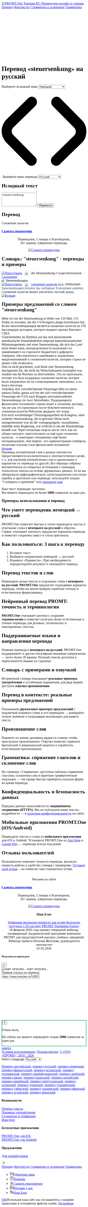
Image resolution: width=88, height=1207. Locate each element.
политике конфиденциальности (49, 813)
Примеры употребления (18, 1112)
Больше (7, 448)
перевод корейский (15, 1081)
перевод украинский (44, 1088)
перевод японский (42, 1092)
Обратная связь (24, 1174)
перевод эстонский (15, 1092)
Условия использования (18, 1051)
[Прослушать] (12, 273)
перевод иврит (12, 1077)
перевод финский (72, 1088)
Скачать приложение (28, 1183)
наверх (6, 1048)
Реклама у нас (23, 1188)
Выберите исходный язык (20, 86)
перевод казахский (37, 1077)
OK (4, 1199)
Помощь (19, 1179)
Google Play (10, 844)
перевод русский (44, 1066)
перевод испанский (47, 1070)
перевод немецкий (71, 1066)
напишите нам (52, 482)
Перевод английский (16, 1066)
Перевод (8, 7)
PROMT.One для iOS (16, 1136)
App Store (74, 840)
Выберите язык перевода (20, 176)
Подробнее (66, 1203)
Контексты (21, 7)
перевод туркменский (59, 1085)
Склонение (9, 277)
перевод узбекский (15, 1088)
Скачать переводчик (17, 231)
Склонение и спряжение (19, 1116)
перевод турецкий (30, 1085)
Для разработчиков (15, 1156)
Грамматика (73, 7)
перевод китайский (64, 1077)
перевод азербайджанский (39, 1074)
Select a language (13, 1059)
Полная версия (47, 1051)
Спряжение (47, 7)
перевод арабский (71, 1074)
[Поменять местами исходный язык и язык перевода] (44, 173)
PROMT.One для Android (19, 1139)
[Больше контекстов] (8, 295)
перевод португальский (46, 1081)
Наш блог (8, 1120)
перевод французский (17, 1070)
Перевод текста (12, 1108)
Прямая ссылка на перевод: (21, 972)
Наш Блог (20, 1192)
